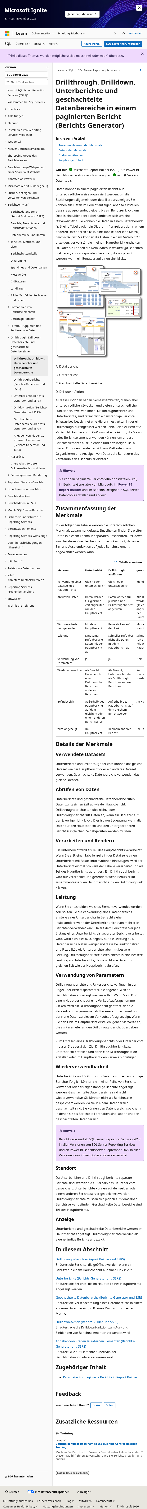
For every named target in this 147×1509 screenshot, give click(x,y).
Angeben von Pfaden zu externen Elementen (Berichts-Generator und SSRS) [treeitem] (29, 442)
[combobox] (26, 75)
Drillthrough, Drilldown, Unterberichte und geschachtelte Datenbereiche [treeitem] (29, 365)
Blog (68, 1501)
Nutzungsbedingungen (58, 1506)
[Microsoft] (7, 33)
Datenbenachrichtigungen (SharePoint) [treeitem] (25, 545)
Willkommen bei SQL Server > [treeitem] (26, 102)
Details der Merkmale (72, 150)
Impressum (85, 1506)
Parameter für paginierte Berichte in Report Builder (100, 1377)
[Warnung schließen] (139, 8)
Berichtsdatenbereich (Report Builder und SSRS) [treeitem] (27, 214)
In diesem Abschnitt (72, 155)
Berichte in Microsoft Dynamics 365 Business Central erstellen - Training (97, 1445)
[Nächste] (115, 33)
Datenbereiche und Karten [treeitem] (28, 235)
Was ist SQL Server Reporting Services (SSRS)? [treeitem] (26, 93)
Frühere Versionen (49, 1501)
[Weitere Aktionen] (140, 71)
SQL (70, 70)
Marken (104, 1506)
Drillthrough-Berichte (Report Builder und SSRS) (90, 1259)
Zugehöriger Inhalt (71, 160)
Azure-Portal (92, 44)
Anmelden (135, 33)
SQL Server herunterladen (123, 44)
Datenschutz (104, 1501)
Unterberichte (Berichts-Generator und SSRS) (88, 1278)
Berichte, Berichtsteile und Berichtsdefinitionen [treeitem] (28, 225)
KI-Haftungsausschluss (18, 1501)
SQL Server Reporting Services (97, 70)
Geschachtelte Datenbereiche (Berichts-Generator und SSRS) (100, 1297)
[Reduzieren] (47, 67)
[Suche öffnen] (124, 33)
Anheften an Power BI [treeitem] (22, 179)
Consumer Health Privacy (19, 1506)
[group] (100, 652)
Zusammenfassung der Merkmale (80, 145)
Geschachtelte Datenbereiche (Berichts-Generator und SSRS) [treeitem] (30, 423)
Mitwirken (85, 1501)
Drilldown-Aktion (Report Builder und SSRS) (87, 1322)
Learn (60, 70)
